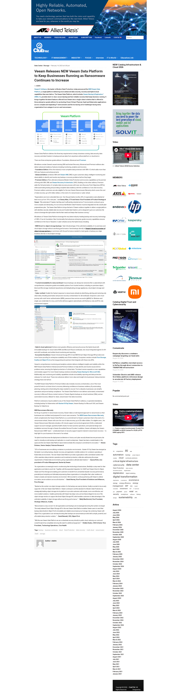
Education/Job (127, 58)
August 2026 (117, 510)
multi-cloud (90, 530)
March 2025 (117, 552)
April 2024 (116, 578)
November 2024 (118, 561)
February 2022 (117, 642)
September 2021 (118, 654)
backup (41, 530)
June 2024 (116, 574)
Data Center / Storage (41, 65)
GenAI (136, 486)
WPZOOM (137, 692)
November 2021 (118, 649)
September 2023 (118, 596)
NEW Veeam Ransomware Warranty (92, 415)
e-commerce (124, 480)
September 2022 (118, 625)
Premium (83, 160)
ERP (126, 486)
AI (126, 450)
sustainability (126, 497)
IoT (130, 488)
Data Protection (69, 530)
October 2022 (117, 622)
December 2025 (118, 530)
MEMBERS (47, 37)
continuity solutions (131, 458)
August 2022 (117, 627)
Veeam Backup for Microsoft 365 (88, 372)
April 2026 (116, 520)
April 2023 (116, 608)
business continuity (51, 530)
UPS (136, 497)
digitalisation (127, 470)
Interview (100, 58)
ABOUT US (37, 37)
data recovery (80, 530)
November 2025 (118, 532)
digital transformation (125, 476)
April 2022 (116, 637)
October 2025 (117, 534)
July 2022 (116, 630)
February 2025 (117, 554)
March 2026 (117, 522)
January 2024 (117, 586)
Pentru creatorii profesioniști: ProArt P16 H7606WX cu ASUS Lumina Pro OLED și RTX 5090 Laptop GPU (128, 430)
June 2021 (116, 661)
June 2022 (116, 632)
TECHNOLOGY (40, 58)
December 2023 (118, 588)
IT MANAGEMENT (59, 58)
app (131, 451)
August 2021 (117, 657)
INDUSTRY (75, 58)
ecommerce (134, 480)
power (125, 491)
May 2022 (116, 635)
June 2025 (116, 544)
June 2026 (116, 515)
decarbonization (117, 470)
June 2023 (116, 603)
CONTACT (117, 37)
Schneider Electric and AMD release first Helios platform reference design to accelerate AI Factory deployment (128, 377)
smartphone (124, 494)
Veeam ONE (64, 175)
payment (119, 491)
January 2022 (117, 644)
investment (124, 489)
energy (115, 483)
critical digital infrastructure (125, 461)
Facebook (98, 37)
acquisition (119, 451)
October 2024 (117, 564)
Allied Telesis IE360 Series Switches (127, 166)
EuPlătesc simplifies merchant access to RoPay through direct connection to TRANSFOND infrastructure (128, 365)
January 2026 (117, 527)
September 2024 (118, 566)
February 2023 (117, 613)
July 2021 (116, 659)
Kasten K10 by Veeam (66, 403)
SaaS (36, 534)
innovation (115, 488)
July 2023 (116, 600)
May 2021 (116, 664)
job (114, 491)
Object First (46, 360)
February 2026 (117, 525)
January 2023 (117, 615)
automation (118, 454)
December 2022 (118, 618)
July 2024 (116, 571)
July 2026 (116, 512)
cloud (61, 530)
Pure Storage (101, 357)
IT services (136, 488)
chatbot (115, 458)
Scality (36, 360)
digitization (116, 480)
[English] (121, 38)
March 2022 (117, 640)
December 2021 (118, 647)
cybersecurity (118, 465)
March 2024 (117, 581)
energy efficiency (125, 483)
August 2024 (117, 569)
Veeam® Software (40, 89)
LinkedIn (108, 37)
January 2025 (117, 556)
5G (113, 451)
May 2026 (116, 517)
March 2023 (117, 610)
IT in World (111, 58)
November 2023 (118, 591)
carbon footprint (136, 455)
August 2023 (117, 598)
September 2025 (118, 537)
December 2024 (118, 559)
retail (131, 491)
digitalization (118, 473)
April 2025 (116, 549)
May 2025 (116, 547)
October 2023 (117, 593)
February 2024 (117, 583)
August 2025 (117, 539)
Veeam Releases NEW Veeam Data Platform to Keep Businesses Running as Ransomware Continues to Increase (69, 75)
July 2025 (116, 542)
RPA (136, 491)
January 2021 (117, 674)
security (116, 494)
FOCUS (88, 58)
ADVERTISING (73, 37)
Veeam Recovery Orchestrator (62, 182)
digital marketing (130, 473)
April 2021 (116, 666)
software (132, 494)
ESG (131, 486)
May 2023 (116, 605)
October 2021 (117, 652)
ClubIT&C (132, 687)
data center (132, 464)
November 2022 (118, 620)
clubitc (38, 86)
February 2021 (117, 671)
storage (42, 534)
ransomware (100, 530)
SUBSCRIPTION (86, 37)
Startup (138, 494)
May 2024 (116, 576)
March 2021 (117, 669)
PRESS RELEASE (59, 37)
